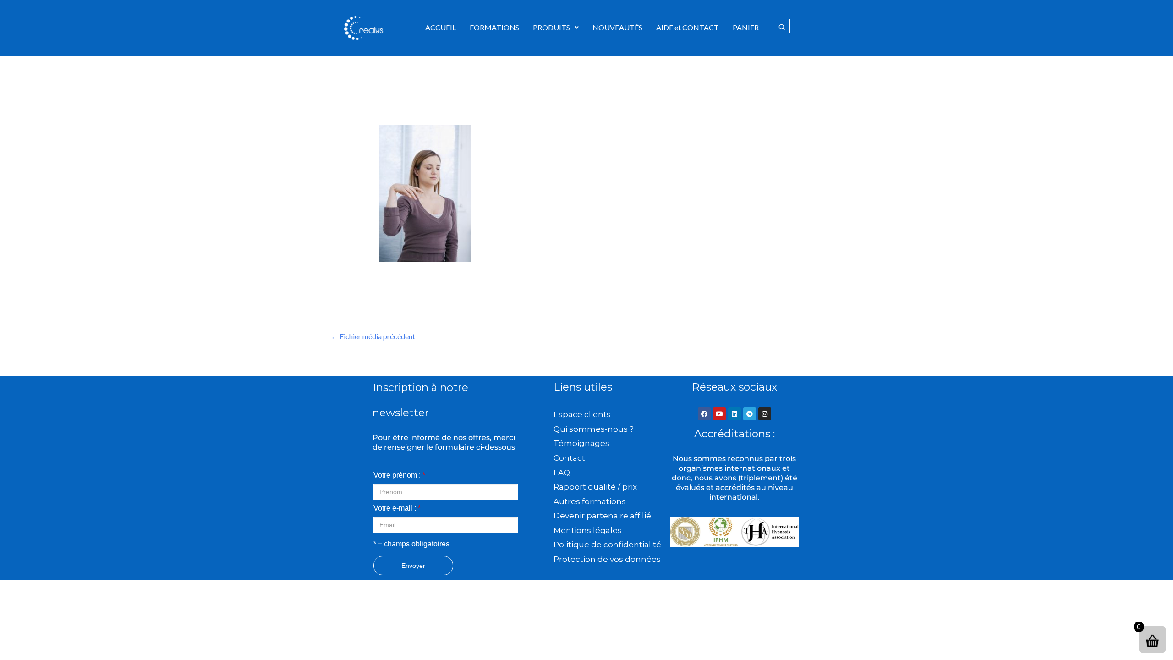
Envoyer (413, 565)
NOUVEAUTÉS (617, 27)
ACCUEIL (440, 27)
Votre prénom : (399, 475)
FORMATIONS (494, 27)
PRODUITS (551, 27)
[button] (556, 27)
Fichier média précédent (373, 336)
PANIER (746, 27)
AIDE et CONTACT (687, 27)
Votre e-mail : (397, 508)
